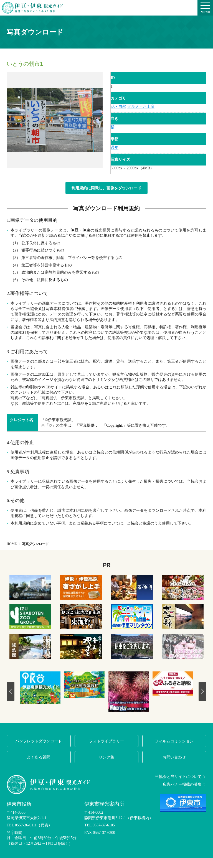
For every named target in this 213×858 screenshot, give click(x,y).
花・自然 (118, 107)
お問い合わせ (174, 757)
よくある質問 (38, 757)
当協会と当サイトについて (178, 777)
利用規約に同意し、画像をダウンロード (106, 188)
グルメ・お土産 (140, 107)
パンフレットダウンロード (38, 741)
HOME (12, 544)
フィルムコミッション (174, 741)
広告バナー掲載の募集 (182, 784)
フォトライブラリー (106, 741)
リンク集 (106, 757)
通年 (114, 148)
